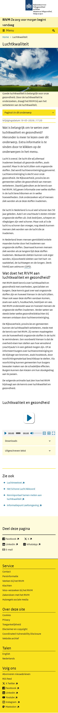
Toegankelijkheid (11, 624)
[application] (29, 418)
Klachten (7, 585)
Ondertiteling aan (44, 433)
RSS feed (7, 678)
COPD (27, 266)
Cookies (6, 615)
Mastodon (19, 706)
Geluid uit (31, 433)
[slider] (38, 433)
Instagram (20, 702)
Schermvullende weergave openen (53, 433)
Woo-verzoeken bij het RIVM (17, 590)
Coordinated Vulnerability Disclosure (21, 633)
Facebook (19, 688)
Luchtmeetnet (16, 482)
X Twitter (19, 683)
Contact (6, 571)
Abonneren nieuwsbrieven (16, 674)
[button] (29, 417)
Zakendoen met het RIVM (15, 594)
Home (5, 37)
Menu (10, 30)
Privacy (6, 619)
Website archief (10, 638)
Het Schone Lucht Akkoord (21, 488)
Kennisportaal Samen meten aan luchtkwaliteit (24, 497)
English (6, 653)
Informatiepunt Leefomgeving (24, 505)
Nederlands (8, 658)
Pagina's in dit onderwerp (18, 112)
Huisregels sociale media (15, 599)
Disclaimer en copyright (14, 629)
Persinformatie (10, 576)
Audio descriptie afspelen (48, 433)
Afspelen (5, 433)
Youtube (19, 697)
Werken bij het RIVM (13, 580)
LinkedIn (19, 692)
